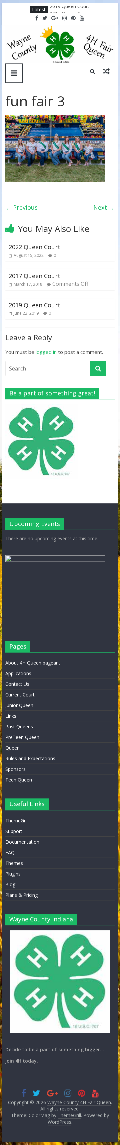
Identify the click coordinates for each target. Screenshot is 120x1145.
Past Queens (19, 726)
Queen (12, 748)
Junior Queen (19, 705)
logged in (46, 352)
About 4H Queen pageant (32, 663)
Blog (10, 884)
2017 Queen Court (34, 276)
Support (13, 831)
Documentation (22, 842)
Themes (14, 863)
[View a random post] (106, 71)
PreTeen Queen (22, 737)
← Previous (21, 207)
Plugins (13, 874)
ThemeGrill (17, 820)
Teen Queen (18, 780)
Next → (104, 207)
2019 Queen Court (69, 9)
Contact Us (17, 684)
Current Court (20, 694)
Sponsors (15, 769)
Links (10, 716)
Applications (18, 673)
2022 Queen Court (34, 247)
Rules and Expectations (30, 758)
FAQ (10, 852)
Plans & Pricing (21, 895)
